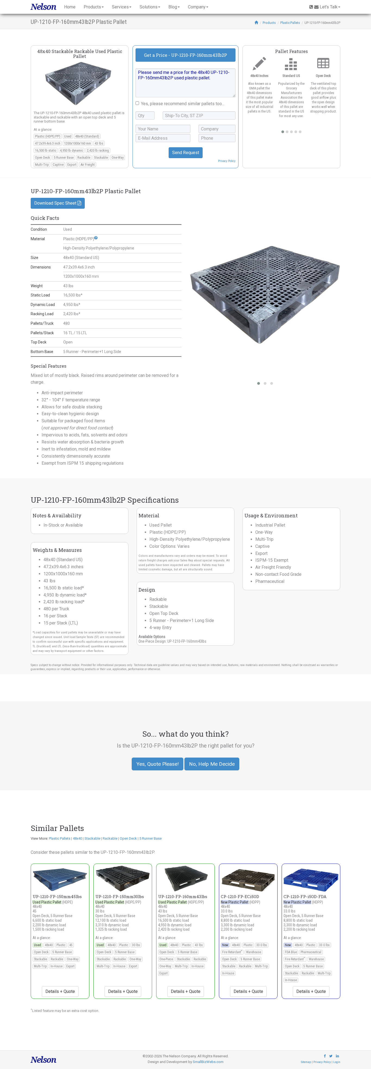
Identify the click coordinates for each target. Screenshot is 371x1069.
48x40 (77, 838)
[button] (96, 237)
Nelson (43, 6)
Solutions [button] (149, 7)
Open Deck (128, 838)
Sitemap (306, 1062)
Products (269, 23)
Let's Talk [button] (329, 7)
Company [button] (197, 7)
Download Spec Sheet (55, 203)
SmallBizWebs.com (208, 1062)
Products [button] (92, 7)
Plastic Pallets (290, 23)
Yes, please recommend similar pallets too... (182, 103)
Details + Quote (60, 991)
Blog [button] (172, 7)
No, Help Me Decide (212, 764)
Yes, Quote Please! (157, 764)
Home (70, 7)
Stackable (92, 838)
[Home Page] (256, 23)
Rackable (110, 838)
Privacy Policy (226, 161)
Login (336, 1062)
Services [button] (120, 7)
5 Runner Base (150, 838)
